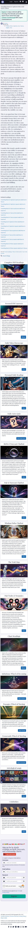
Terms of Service (14, 916)
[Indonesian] (24, 844)
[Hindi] (17, 844)
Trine (11, 27)
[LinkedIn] (23, 927)
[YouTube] (18, 927)
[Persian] (22, 844)
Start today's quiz (21, 438)
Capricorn (15, 26)
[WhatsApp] (21, 927)
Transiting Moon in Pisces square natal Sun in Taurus (14, 248)
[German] (7, 844)
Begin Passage (22, 730)
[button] (26, 2)
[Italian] (11, 844)
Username (5, 860)
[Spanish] (4, 844)
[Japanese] (14, 844)
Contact (3, 916)
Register (4, 12)
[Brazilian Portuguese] (5, 844)
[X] (13, 927)
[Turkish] (18, 844)
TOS (19, 891)
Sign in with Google (10, 854)
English (7, 27)
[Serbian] (20, 844)
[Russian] (10, 844)
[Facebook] (8, 927)
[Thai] (21, 844)
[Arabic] (15, 844)
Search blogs (6, 256)
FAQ (2, 918)
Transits (7, 26)
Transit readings (8, 251)
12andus (6, 23)
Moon (11, 26)
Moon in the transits (17, 251)
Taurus (22, 26)
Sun (19, 26)
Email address (6, 869)
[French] (8, 844)
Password (5, 875)
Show (23, 298)
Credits (5, 918)
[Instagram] (11, 927)
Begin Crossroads (21, 762)
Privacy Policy (5, 892)
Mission (7, 916)
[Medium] (26, 927)
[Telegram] (16, 927)
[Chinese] (13, 844)
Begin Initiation (21, 698)
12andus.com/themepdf (8, 17)
